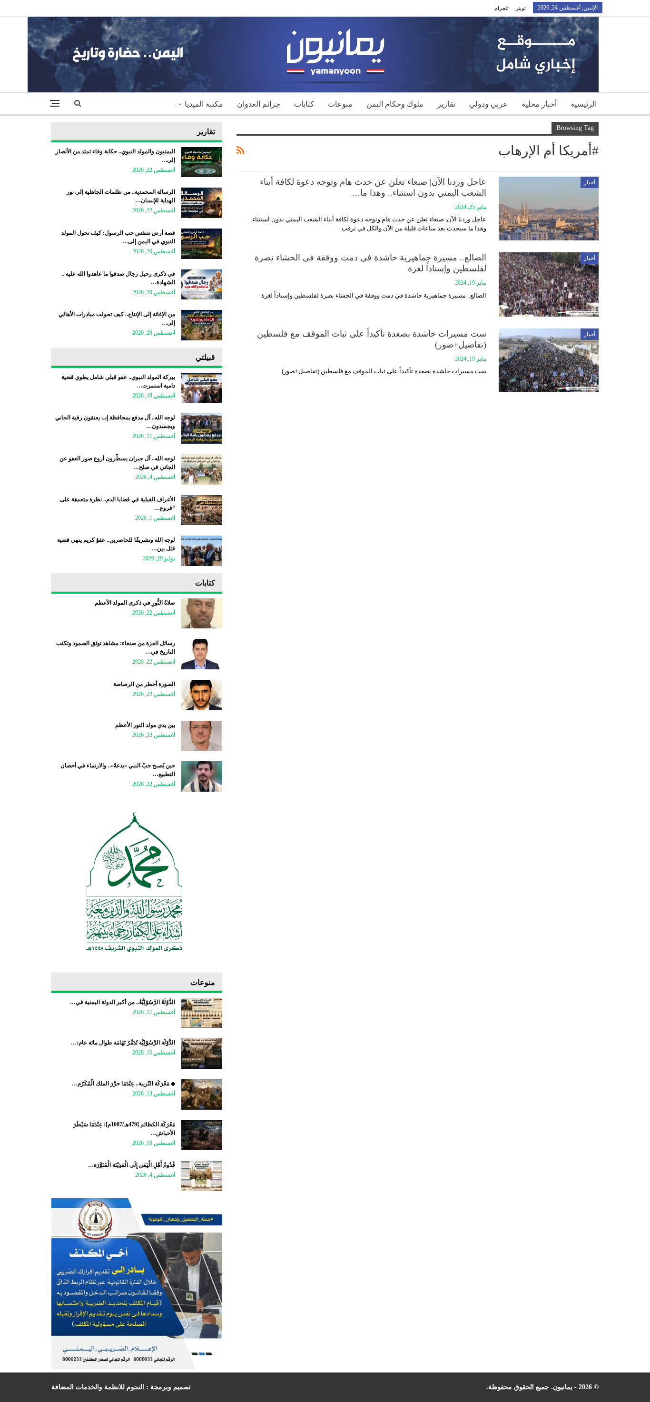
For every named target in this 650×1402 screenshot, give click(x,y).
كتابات (304, 104)
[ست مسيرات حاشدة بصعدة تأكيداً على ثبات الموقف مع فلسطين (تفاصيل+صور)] (549, 360)
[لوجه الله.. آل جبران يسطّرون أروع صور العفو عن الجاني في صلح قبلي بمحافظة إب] (201, 469)
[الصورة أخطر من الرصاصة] (201, 695)
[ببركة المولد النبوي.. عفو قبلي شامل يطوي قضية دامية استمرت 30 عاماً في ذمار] (201, 388)
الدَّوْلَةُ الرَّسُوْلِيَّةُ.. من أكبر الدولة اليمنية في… (122, 1002)
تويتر (521, 8)
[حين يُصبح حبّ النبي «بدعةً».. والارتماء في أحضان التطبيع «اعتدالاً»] (201, 776)
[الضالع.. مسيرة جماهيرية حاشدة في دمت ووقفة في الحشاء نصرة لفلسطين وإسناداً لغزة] (549, 284)
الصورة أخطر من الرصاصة (144, 684)
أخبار (589, 182)
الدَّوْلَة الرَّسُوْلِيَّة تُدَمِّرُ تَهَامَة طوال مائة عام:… (123, 1042)
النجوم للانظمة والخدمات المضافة (97, 1387)
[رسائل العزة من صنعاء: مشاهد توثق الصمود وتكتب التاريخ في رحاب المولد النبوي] (201, 654)
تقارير (446, 104)
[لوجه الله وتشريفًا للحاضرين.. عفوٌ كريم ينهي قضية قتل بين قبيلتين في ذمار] (201, 551)
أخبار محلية (539, 104)
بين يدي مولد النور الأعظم (145, 725)
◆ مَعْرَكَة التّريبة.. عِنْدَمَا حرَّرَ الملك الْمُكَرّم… (123, 1083)
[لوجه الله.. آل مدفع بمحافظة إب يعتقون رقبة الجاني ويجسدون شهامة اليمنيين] (201, 428)
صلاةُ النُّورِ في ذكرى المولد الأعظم (135, 602)
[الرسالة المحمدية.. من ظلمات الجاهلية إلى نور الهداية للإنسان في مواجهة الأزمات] (201, 203)
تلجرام (501, 8)
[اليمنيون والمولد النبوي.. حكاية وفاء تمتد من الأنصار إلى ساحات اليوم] (201, 162)
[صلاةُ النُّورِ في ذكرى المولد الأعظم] (201, 613)
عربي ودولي (488, 104)
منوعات (340, 104)
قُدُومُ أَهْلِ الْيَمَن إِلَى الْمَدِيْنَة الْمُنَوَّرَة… (131, 1165)
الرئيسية (584, 104)
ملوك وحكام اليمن (394, 104)
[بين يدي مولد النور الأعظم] (201, 736)
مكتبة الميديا (204, 104)
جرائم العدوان (258, 104)
